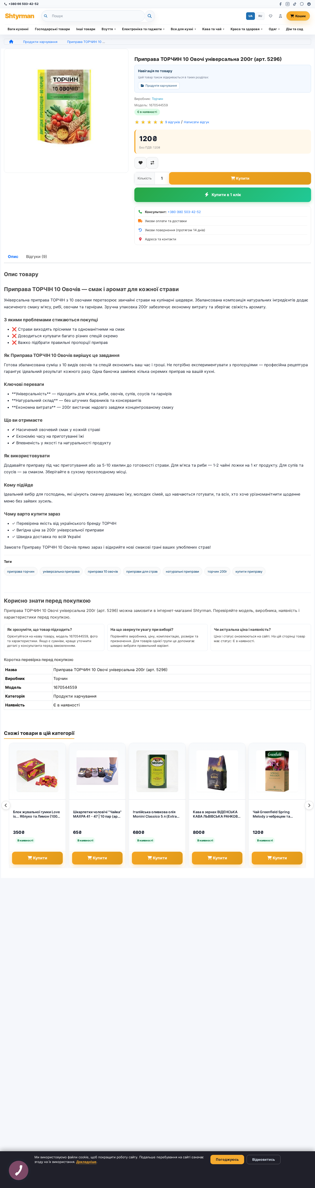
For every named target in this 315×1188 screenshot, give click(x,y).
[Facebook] (280, 4)
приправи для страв (142, 571)
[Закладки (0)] (271, 16)
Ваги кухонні (18, 29)
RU (260, 16)
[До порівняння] (152, 163)
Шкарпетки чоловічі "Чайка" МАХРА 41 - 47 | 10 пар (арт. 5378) (97, 814)
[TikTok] (295, 4)
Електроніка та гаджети (142, 29)
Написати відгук (196, 122)
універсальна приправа (61, 571)
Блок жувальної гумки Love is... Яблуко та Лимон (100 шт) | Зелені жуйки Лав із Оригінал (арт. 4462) (36, 814)
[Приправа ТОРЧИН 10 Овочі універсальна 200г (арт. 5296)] (66, 111)
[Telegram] (309, 4)
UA (250, 16)
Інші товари (85, 29)
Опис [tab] (13, 256)
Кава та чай (211, 29)
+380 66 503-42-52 (24, 4)
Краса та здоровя (245, 29)
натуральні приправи (182, 571)
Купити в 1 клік (226, 194)
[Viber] (302, 4)
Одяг (273, 29)
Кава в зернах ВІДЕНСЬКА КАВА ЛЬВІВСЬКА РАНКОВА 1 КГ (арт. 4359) (216, 814)
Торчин (157, 99)
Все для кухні (182, 29)
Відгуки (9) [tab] (36, 256)
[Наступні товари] (309, 805)
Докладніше (86, 1162)
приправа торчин (20, 571)
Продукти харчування (40, 42)
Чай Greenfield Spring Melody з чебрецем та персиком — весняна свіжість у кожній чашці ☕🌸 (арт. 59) (276, 814)
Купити (242, 178)
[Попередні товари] (5, 805)
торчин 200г (217, 571)
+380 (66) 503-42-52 (184, 212)
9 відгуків (172, 122)
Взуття (107, 29)
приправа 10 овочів (103, 571)
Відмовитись (263, 1159)
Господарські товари (52, 29)
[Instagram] (287, 4)
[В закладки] (140, 163)
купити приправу (249, 571)
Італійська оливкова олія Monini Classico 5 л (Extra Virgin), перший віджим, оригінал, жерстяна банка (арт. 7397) (155, 814)
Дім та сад (294, 29)
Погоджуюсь (227, 1159)
